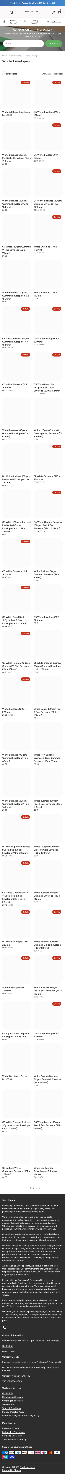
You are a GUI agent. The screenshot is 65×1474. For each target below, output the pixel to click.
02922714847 (9, 1351)
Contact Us (7, 1346)
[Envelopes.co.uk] (32, 13)
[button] (11, 12)
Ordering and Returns (12, 1401)
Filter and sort (10, 74)
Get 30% (53, 43)
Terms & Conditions (11, 1408)
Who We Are (8, 1404)
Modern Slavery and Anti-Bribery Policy (20, 1415)
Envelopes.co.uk (27, 1467)
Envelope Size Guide (12, 1435)
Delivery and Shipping (12, 1397)
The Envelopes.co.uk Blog (14, 1439)
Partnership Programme (13, 1432)
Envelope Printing (10, 1428)
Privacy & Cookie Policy (13, 1412)
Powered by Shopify (11, 1470)
